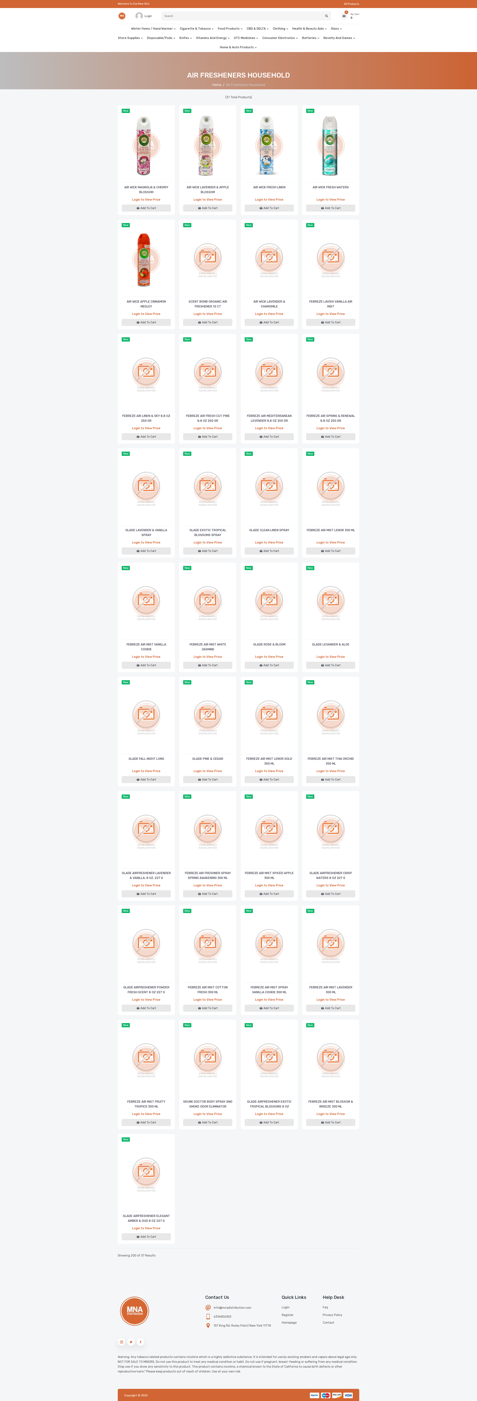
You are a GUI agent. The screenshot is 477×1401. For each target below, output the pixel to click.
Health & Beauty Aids (308, 28)
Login (286, 1307)
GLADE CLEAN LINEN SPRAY (269, 530)
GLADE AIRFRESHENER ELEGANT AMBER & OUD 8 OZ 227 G (146, 1218)
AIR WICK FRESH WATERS (331, 187)
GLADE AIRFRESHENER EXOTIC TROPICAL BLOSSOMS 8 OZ (269, 1104)
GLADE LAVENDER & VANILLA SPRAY (146, 532)
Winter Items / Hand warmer (152, 28)
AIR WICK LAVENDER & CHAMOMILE (269, 304)
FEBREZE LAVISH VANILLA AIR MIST (330, 304)
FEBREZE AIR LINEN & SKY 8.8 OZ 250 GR (146, 418)
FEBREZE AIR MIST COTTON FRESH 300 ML (208, 990)
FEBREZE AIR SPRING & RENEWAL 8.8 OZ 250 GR (331, 418)
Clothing (279, 28)
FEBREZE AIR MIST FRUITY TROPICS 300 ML (146, 1104)
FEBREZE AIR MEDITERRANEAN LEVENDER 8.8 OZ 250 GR (269, 418)
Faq (325, 1307)
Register (287, 1315)
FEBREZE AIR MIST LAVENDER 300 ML (330, 990)
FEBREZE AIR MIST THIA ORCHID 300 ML (331, 761)
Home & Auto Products (237, 47)
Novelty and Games (337, 38)
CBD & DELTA (256, 28)
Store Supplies (129, 38)
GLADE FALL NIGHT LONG (146, 759)
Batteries (309, 38)
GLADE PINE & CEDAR (207, 759)
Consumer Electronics (278, 38)
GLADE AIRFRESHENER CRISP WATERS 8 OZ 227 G (330, 875)
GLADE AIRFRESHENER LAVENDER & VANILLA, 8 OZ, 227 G (146, 875)
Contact (328, 1322)
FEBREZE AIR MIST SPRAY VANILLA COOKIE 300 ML (269, 990)
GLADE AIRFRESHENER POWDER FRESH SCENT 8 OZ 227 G (146, 990)
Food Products (229, 28)
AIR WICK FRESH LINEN (269, 187)
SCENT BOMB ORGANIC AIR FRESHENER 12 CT (208, 304)
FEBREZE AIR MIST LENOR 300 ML (331, 530)
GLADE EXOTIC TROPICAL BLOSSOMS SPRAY (207, 532)
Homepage (289, 1322)
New (125, 110)
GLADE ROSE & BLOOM (269, 644)
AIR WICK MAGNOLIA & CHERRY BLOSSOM (146, 190)
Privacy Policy (332, 1315)
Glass (335, 28)
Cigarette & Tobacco (195, 28)
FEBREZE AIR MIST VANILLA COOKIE (146, 647)
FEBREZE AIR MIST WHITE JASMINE (207, 647)
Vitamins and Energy (211, 38)
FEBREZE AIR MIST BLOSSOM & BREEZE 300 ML (330, 1104)
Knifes (184, 38)
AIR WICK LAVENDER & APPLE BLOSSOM (208, 190)
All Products (351, 4)
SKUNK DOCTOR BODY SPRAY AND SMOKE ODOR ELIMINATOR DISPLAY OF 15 (207, 1105)
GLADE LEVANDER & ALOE (330, 644)
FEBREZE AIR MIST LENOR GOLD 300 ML (269, 761)
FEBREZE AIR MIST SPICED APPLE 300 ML (269, 875)
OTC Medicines (244, 38)
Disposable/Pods (159, 38)
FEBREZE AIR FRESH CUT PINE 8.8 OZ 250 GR (208, 418)
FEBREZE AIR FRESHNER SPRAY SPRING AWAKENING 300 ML (208, 875)
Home (216, 85)
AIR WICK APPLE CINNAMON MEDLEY (146, 304)
